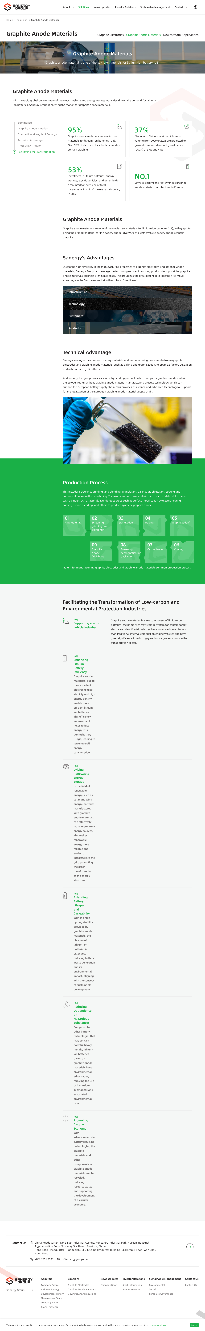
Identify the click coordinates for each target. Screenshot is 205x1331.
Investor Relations (125, 7)
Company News (108, 1285)
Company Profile (50, 1285)
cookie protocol (158, 1325)
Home (9, 20)
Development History (52, 1293)
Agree (194, 1325)
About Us (68, 7)
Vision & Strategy (50, 1289)
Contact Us (181, 7)
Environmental (157, 1285)
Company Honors (50, 1302)
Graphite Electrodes (110, 35)
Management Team (51, 1298)
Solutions (83, 7)
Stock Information (132, 1285)
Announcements (131, 1289)
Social (152, 1289)
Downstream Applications (181, 35)
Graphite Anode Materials (45, 20)
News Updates (102, 7)
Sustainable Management (155, 7)
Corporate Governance (161, 1293)
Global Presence (49, 1307)
